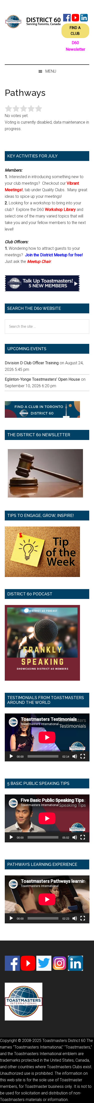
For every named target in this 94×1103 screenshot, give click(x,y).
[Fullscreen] (82, 756)
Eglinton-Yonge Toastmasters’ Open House (42, 379)
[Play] (11, 756)
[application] (47, 737)
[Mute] (74, 756)
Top (88, 1096)
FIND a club (75, 31)
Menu (50, 71)
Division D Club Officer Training (32, 363)
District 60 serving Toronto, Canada (33, 21)
